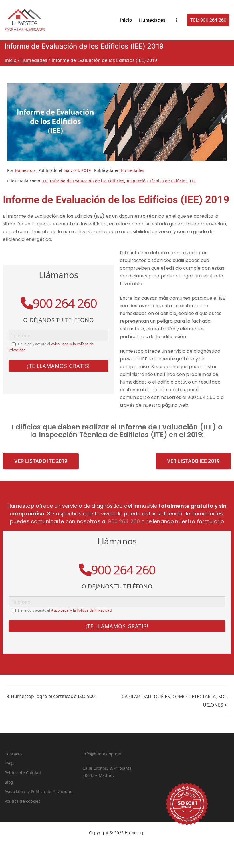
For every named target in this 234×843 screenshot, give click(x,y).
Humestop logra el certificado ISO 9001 (54, 696)
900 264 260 (65, 303)
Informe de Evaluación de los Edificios (87, 180)
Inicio (126, 20)
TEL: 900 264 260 (208, 20)
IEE (44, 180)
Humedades (152, 20)
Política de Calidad (23, 772)
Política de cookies (22, 801)
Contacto (13, 754)
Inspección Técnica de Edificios (157, 180)
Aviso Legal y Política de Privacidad (39, 791)
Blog (9, 782)
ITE (193, 180)
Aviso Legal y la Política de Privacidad (81, 610)
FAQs (10, 763)
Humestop (25, 170)
